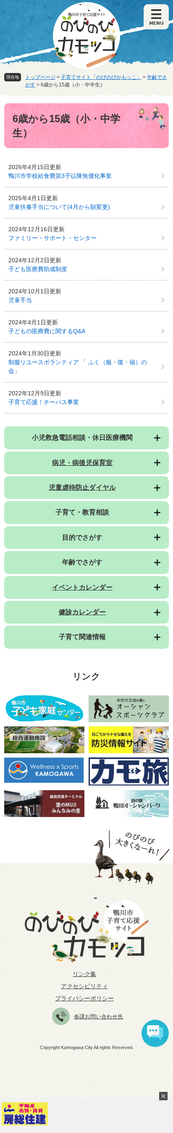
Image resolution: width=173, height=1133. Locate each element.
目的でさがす (82, 537)
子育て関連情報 (82, 636)
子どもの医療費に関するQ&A (46, 331)
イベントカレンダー (82, 587)
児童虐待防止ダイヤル (82, 487)
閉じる (163, 1096)
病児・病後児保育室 (82, 462)
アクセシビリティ (84, 986)
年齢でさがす (82, 562)
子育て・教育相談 (82, 512)
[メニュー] (156, 16)
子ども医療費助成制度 (37, 269)
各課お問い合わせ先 (98, 1016)
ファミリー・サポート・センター (52, 238)
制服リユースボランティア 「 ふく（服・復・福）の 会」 (77, 366)
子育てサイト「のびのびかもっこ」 (101, 77)
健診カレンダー (82, 612)
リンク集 (84, 974)
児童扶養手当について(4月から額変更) (59, 207)
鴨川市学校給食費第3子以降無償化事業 (60, 175)
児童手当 (20, 300)
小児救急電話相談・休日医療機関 (82, 437)
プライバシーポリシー (84, 998)
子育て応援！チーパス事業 (43, 402)
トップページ (40, 77)
